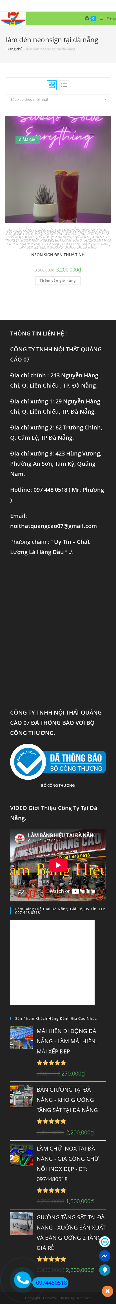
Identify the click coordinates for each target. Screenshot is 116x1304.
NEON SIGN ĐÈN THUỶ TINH (58, 254)
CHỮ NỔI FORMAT (21, 237)
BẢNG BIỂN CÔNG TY (21, 230)
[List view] (64, 85)
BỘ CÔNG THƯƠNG (58, 785)
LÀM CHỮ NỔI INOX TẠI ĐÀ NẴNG (86, 243)
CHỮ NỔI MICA (83, 237)
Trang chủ (14, 49)
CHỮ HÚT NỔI (67, 233)
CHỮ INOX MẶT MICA (94, 233)
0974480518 (51, 1282)
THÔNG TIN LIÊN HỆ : (38, 333)
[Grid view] (52, 85)
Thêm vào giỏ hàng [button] (58, 280)
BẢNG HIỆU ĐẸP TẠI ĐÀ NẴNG (59, 230)
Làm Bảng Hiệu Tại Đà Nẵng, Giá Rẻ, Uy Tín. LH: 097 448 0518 (60, 910)
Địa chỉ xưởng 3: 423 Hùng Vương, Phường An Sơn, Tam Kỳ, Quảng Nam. (55, 464)
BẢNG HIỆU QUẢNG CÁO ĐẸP (34, 233)
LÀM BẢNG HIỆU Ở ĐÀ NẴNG (40, 243)
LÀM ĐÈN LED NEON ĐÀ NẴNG (41, 247)
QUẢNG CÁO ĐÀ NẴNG (80, 247)
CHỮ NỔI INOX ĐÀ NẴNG (53, 237)
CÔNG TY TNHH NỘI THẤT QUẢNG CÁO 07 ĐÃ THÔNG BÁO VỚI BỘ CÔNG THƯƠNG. (56, 723)
